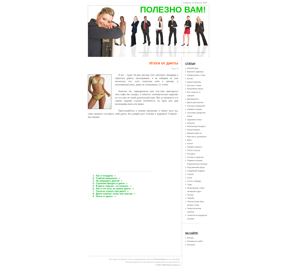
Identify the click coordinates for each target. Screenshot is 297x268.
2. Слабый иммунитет (105, 178)
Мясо (189, 140)
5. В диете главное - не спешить (111, 186)
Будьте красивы (194, 82)
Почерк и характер (195, 157)
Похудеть (191, 154)
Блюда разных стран (196, 75)
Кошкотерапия (193, 130)
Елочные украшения (196, 106)
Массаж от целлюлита (196, 137)
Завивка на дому (194, 109)
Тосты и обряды (194, 181)
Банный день (193, 68)
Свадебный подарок (196, 171)
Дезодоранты (193, 99)
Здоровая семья (194, 120)
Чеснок (190, 195)
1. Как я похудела (103, 175)
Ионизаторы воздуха (196, 126)
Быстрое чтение (194, 85)
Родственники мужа (196, 167)
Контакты (191, 245)
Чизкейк (190, 198)
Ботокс (190, 78)
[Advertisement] (135, 146)
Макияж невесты (194, 133)
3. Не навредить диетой (106, 181)
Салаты (190, 174)
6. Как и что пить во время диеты (112, 188)
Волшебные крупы (195, 89)
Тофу (189, 184)
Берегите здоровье (195, 72)
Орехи (190, 143)
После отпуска (193, 150)
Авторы (190, 238)
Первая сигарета (194, 147)
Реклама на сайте (195, 241)
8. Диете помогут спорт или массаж (113, 193)
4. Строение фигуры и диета (109, 183)
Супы (189, 178)
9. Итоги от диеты (103, 196)
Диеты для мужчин (195, 102)
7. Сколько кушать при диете (109, 191)
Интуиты (191, 123)
